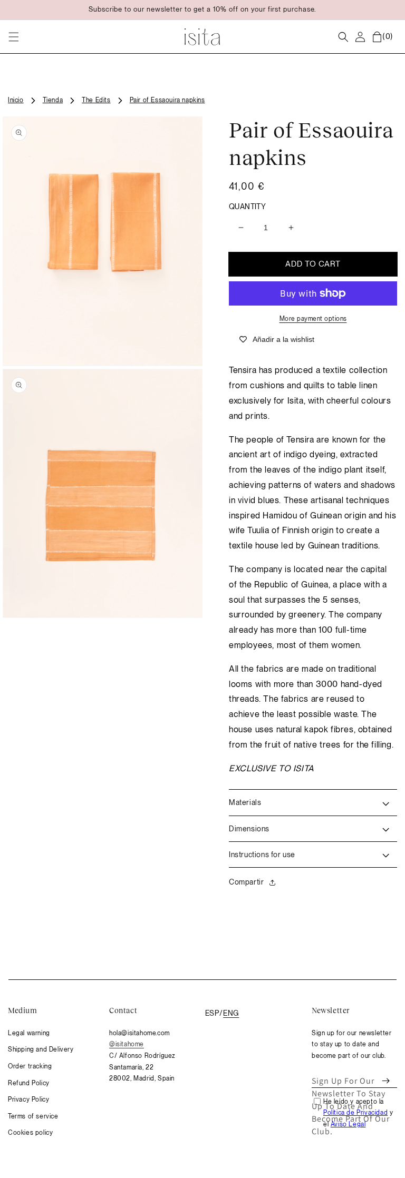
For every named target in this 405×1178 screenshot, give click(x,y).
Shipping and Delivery (41, 1049)
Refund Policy (29, 1083)
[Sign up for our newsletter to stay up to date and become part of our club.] (385, 1081)
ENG (231, 1013)
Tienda (53, 100)
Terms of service (33, 1116)
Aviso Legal (348, 1124)
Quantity (247, 206)
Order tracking (30, 1066)
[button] (13, 36)
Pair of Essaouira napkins (167, 100)
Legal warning (29, 1033)
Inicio (16, 100)
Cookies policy (30, 1132)
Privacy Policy (28, 1099)
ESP (212, 1013)
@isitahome (126, 1044)
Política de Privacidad (355, 1112)
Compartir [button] (246, 882)
